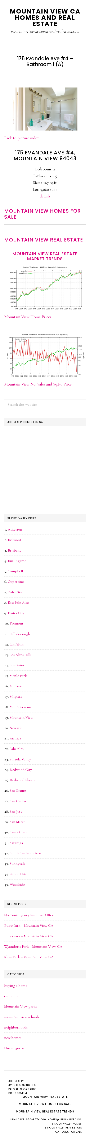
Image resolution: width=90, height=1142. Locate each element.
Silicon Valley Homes (67, 1123)
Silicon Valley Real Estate (63, 1127)
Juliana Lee (16, 1119)
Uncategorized (15, 1048)
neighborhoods (16, 1027)
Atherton (15, 529)
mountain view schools (21, 1017)
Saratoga (16, 842)
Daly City (15, 592)
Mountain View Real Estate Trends (45, 1112)
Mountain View (21, 717)
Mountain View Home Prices (27, 316)
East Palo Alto (18, 602)
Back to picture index (21, 138)
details (45, 196)
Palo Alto (17, 748)
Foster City (16, 613)
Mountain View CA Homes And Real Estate (45, 17)
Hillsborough (20, 634)
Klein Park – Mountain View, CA (29, 957)
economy (11, 996)
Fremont (16, 623)
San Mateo (18, 821)
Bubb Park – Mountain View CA (28, 925)
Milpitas (16, 696)
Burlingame (17, 560)
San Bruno (18, 790)
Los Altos (17, 644)
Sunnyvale (18, 863)
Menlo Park (18, 675)
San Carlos (18, 801)
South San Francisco (25, 853)
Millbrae (16, 686)
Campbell (15, 571)
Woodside (17, 884)
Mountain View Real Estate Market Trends (45, 256)
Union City (18, 874)
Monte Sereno (20, 707)
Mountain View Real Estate (43, 239)
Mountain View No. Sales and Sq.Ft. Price (38, 384)
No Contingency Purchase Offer (28, 915)
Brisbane (14, 550)
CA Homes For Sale (68, 1131)
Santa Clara (18, 832)
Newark (16, 728)
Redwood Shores (23, 780)
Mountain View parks (20, 1006)
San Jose (16, 811)
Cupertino (16, 581)
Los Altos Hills (21, 654)
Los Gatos (17, 665)
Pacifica (15, 738)
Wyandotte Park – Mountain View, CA (33, 946)
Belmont (14, 539)
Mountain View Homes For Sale (42, 213)
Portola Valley (20, 759)
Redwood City (21, 769)
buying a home (15, 985)
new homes (12, 1037)
